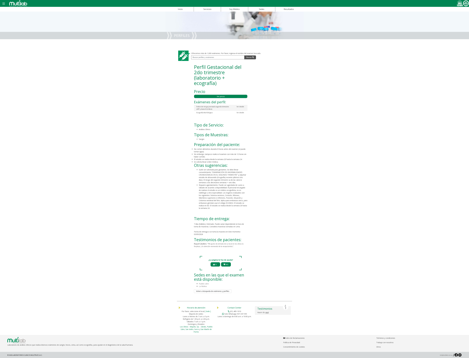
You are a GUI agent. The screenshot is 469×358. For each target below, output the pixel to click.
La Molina (203, 286)
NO (226, 264)
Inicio (180, 9)
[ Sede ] (208, 311)
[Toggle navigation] (3, 3)
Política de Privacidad (291, 342)
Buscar (249, 57)
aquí (267, 312)
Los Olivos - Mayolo (188, 327)
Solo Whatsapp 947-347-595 (235, 314)
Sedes (261, 9)
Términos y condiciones (385, 338)
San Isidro (189, 329)
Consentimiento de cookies (294, 347)
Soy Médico (234, 9)
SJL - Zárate (201, 327)
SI (216, 264)
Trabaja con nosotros (385, 342)
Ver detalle (240, 107)
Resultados (289, 9)
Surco (196, 329)
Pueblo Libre (204, 284)
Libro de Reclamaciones (295, 338)
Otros (378, 347)
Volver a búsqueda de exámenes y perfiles (212, 291)
